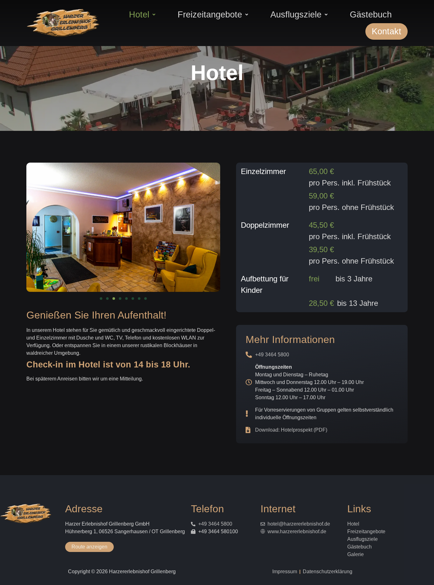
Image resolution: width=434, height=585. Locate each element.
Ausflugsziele (296, 14)
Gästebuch (371, 14)
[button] (142, 14)
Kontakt (386, 31)
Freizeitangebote (210, 14)
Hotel (139, 14)
